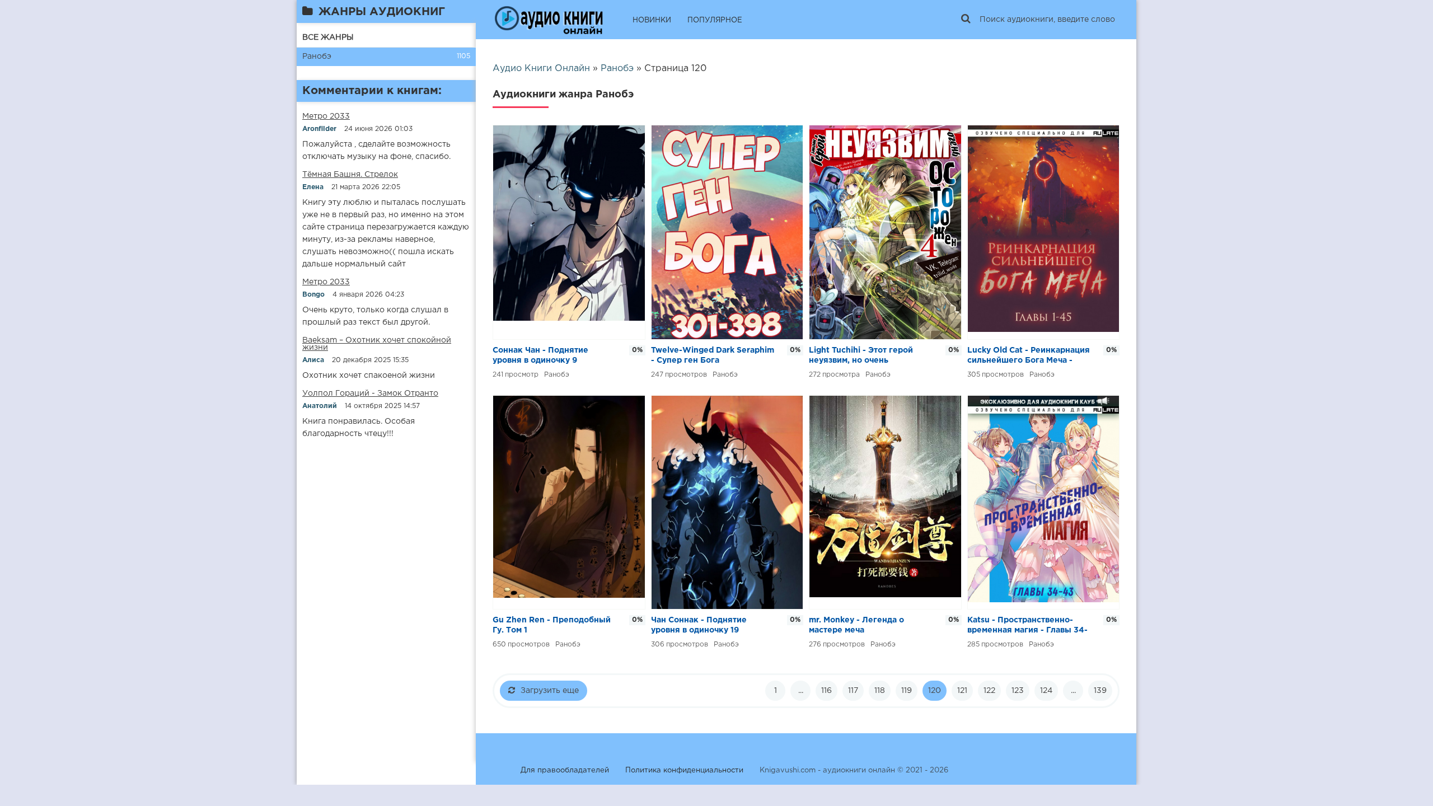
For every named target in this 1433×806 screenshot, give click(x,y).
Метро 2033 (326, 116)
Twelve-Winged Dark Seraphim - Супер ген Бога (712, 355)
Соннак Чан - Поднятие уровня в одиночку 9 (540, 355)
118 (879, 690)
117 (853, 690)
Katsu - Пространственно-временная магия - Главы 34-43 (1027, 626)
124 (1046, 690)
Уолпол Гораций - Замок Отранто (370, 393)
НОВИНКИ (652, 20)
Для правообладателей (565, 770)
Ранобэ (316, 56)
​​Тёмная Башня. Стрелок (350, 174)
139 (1100, 690)
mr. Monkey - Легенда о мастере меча (856, 625)
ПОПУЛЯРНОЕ (714, 20)
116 (826, 690)
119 (906, 690)
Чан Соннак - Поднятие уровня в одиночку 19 (699, 625)
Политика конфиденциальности (684, 770)
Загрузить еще (550, 690)
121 (962, 690)
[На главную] (549, 19)
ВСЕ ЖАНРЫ (328, 37)
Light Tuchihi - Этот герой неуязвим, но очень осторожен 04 (861, 356)
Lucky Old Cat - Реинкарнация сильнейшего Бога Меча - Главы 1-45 (1028, 356)
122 (989, 690)
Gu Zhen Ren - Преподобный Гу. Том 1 (552, 625)
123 (1017, 690)
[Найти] (965, 19)
